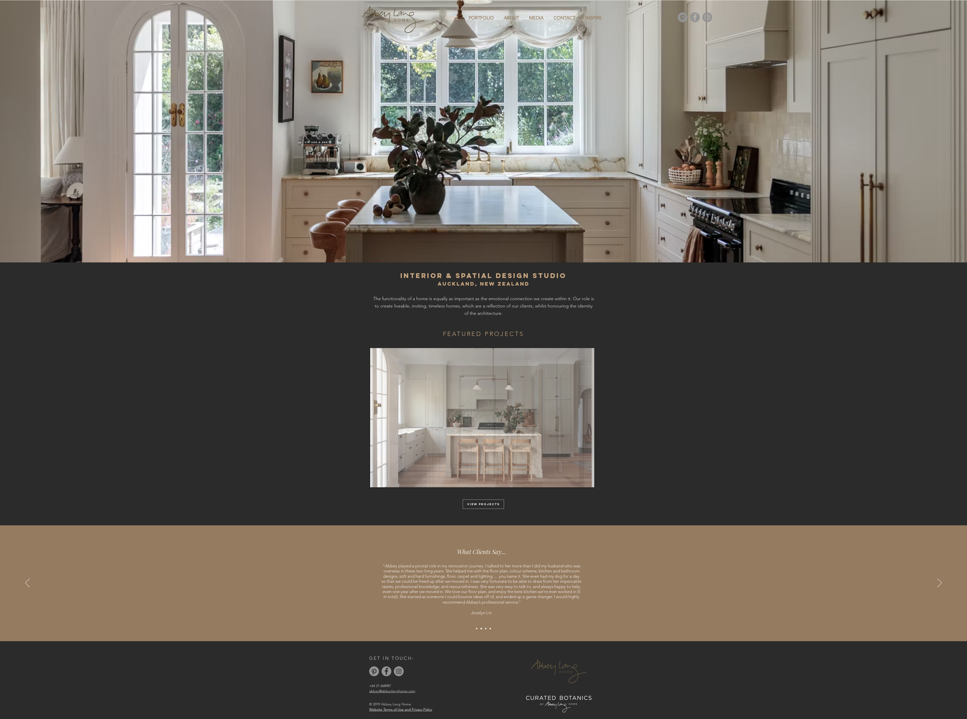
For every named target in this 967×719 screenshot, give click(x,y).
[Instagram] (707, 17)
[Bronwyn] (486, 628)
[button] (482, 417)
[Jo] (476, 628)
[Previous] (27, 583)
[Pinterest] (682, 17)
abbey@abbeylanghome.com (392, 691)
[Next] (939, 583)
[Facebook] (695, 17)
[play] (582, 483)
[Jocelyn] (481, 628)
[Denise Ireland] (490, 628)
